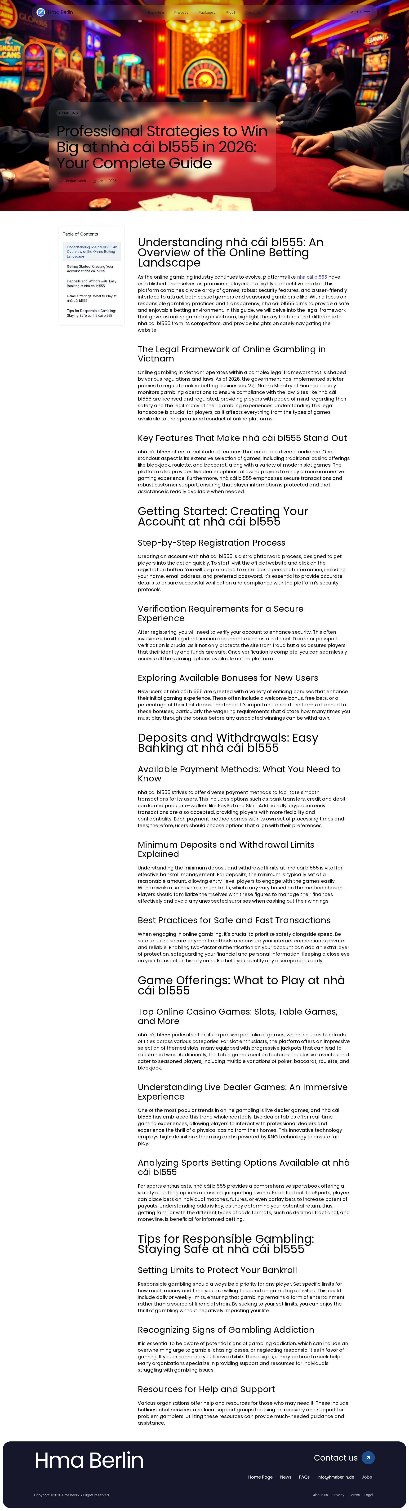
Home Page (260, 1477)
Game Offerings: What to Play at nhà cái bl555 (91, 298)
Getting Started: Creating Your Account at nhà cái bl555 (90, 268)
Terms (354, 1495)
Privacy (338, 1495)
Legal (369, 1495)
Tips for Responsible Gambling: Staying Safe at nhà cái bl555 (91, 313)
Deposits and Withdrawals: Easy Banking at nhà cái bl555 (91, 283)
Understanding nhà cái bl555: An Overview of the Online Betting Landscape (92, 251)
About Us (320, 1495)
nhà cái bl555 (312, 277)
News (286, 1477)
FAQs (304, 1477)
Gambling (68, 113)
